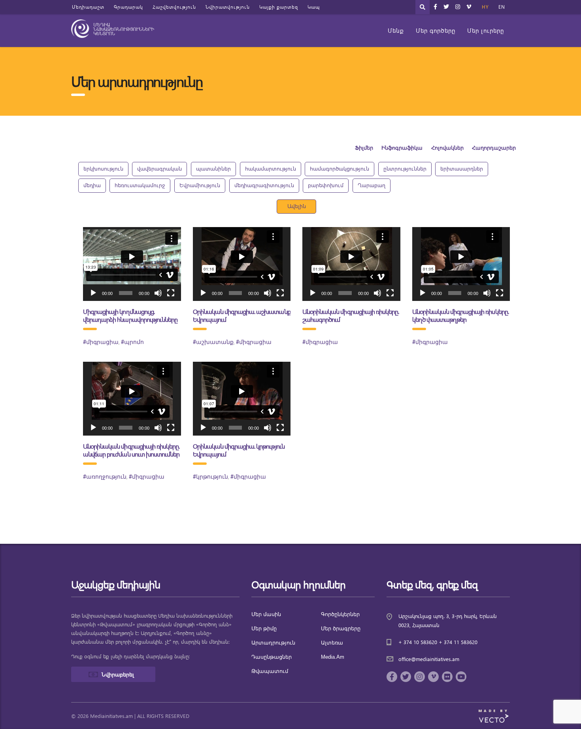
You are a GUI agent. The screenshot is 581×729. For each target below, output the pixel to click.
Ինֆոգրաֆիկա (402, 148)
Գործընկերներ (340, 614)
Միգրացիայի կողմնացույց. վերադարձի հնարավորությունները (130, 315)
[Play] (93, 293)
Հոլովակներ (447, 148)
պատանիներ (213, 168)
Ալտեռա (332, 643)
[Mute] (158, 293)
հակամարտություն (270, 168)
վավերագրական (159, 168)
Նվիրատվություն (228, 7)
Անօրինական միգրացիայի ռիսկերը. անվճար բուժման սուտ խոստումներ (131, 450)
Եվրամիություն (199, 185)
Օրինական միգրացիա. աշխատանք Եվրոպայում (241, 315)
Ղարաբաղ (371, 185)
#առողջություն (104, 477)
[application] (132, 264)
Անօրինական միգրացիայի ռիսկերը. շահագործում (350, 315)
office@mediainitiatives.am (428, 659)
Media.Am (332, 657)
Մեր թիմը (264, 628)
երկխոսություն (103, 168)
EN (501, 7)
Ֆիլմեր (364, 148)
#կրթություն (210, 477)
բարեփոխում (325, 185)
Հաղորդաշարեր (494, 148)
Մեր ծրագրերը (340, 628)
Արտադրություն (273, 643)
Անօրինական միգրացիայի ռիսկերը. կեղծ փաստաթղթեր (460, 315)
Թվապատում (269, 671)
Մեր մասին (266, 614)
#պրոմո (132, 342)
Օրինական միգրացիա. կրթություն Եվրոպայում (239, 450)
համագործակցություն (339, 168)
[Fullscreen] (171, 293)
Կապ (313, 7)
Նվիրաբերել (118, 674)
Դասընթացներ (271, 657)
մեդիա (92, 185)
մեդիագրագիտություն (264, 185)
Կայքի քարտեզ (278, 7)
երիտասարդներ (461, 168)
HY (485, 7)
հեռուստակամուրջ (140, 185)
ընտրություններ (404, 168)
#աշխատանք (213, 342)
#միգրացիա (101, 342)
